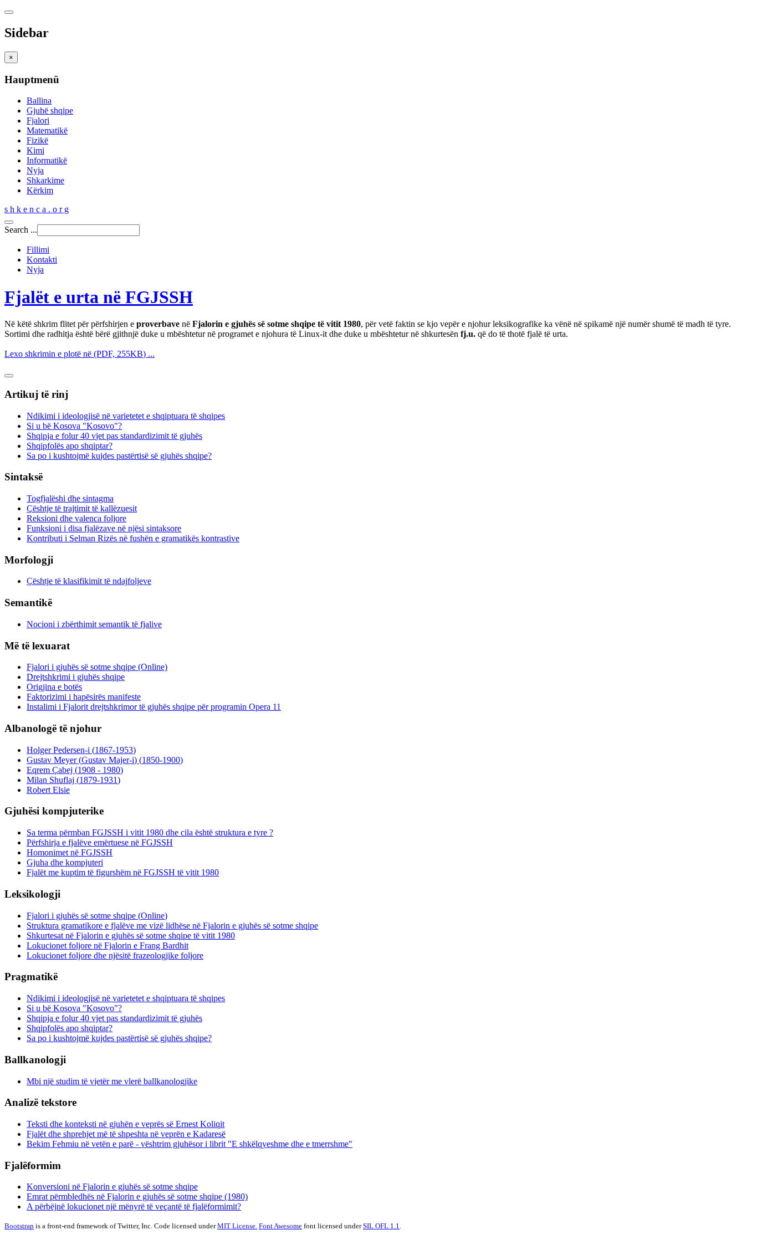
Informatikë (47, 160)
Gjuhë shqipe (50, 110)
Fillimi (38, 249)
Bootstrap (19, 1226)
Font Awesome (280, 1226)
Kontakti (42, 259)
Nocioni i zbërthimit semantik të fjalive (94, 624)
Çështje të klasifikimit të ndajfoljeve (89, 581)
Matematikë (47, 130)
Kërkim (40, 190)
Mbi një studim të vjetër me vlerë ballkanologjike (112, 1081)
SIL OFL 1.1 (381, 1226)
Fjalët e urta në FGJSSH (98, 297)
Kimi (35, 150)
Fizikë (37, 140)
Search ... (20, 229)
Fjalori (38, 120)
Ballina (39, 100)
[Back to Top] (8, 375)
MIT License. (237, 1226)
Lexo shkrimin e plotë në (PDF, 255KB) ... (79, 353)
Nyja (35, 170)
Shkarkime (45, 180)
